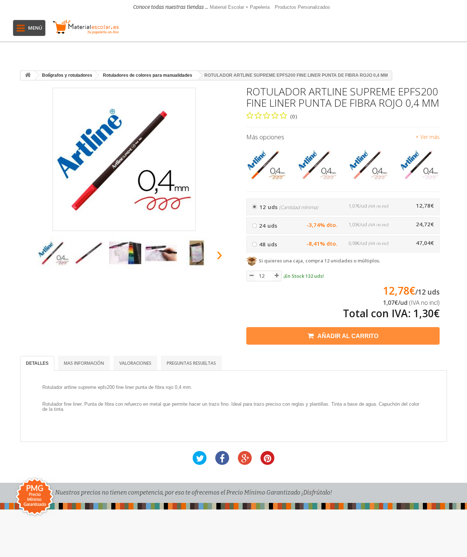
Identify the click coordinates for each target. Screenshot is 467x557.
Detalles (37, 363)
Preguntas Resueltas (191, 363)
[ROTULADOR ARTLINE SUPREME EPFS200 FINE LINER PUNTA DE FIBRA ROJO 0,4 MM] (53, 252)
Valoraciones (135, 363)
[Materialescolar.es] (86, 27)
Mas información (84, 363)
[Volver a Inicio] (28, 75)
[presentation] (28, 256)
